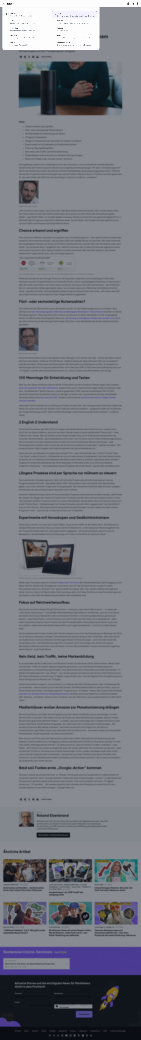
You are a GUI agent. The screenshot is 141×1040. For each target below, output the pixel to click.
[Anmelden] (137, 4)
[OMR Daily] (8, 3)
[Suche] (133, 4)
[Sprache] (128, 4)
